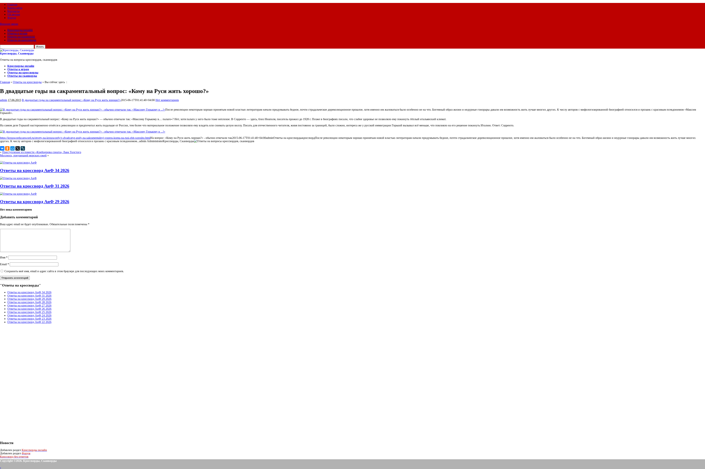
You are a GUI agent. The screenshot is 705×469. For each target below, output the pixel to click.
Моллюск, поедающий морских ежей (23, 155)
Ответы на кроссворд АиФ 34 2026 (34, 170)
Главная (12, 4)
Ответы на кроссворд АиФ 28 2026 (29, 302)
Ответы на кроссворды (21, 40)
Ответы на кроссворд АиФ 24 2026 (29, 315)
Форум (11, 17)
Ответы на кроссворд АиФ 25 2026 (29, 312)
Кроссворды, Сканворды (17, 53)
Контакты (13, 11)
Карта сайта (14, 7)
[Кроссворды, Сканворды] (17, 50)
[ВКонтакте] (2, 148)
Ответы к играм (17, 33)
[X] (17, 148)
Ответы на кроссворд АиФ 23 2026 (29, 318)
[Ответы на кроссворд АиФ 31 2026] (18, 178)
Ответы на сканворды (21, 36)
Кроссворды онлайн (20, 30)
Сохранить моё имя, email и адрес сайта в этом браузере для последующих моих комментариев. (64, 271)
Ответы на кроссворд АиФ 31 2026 (34, 186)
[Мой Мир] (12, 148)
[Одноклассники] (7, 148)
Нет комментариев (167, 100)
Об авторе (13, 14)
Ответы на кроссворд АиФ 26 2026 (29, 308)
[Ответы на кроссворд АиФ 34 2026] (18, 162)
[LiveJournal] (23, 148)
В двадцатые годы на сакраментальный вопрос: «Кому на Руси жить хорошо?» (71, 100)
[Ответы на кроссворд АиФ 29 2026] (18, 193)
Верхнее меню (9, 23)
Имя (4, 257)
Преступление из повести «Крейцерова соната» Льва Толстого (41, 152)
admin (3, 100)
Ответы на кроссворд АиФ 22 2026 (29, 322)
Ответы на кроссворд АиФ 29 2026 (34, 201)
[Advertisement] (27, 382)
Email (4, 264)
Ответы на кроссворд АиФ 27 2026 (29, 305)
